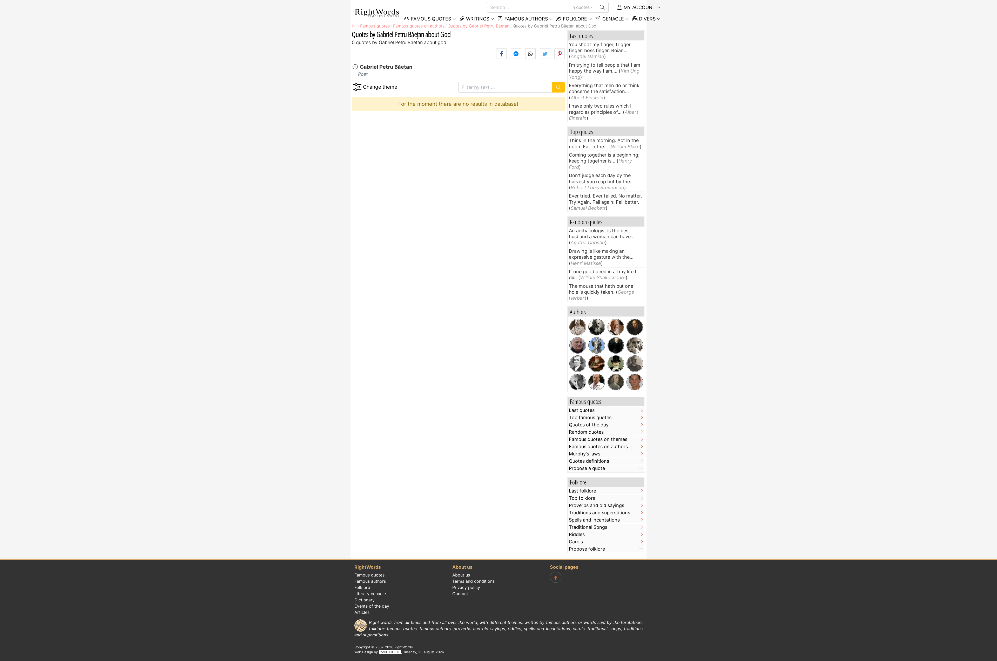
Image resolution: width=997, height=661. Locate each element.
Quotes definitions (589, 461)
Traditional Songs (588, 527)
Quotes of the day (589, 424)
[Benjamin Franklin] (616, 382)
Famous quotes (369, 575)
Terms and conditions (473, 581)
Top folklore (582, 498)
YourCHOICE (390, 652)
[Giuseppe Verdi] (616, 363)
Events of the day (371, 606)
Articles (361, 612)
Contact (460, 593)
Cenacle (612, 19)
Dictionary (364, 599)
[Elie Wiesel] (578, 382)
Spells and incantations (594, 520)
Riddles (577, 534)
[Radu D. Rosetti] (635, 363)
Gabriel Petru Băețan (386, 67)
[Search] (602, 7)
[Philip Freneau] (578, 363)
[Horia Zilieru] (578, 345)
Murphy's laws (584, 453)
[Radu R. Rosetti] (578, 327)
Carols (576, 541)
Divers (647, 19)
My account (639, 7)
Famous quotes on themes (598, 439)
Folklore (574, 19)
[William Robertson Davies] (596, 363)
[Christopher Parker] (635, 382)
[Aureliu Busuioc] (635, 345)
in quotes (580, 7)
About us (461, 575)
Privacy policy (466, 587)
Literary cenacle (370, 593)
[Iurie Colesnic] (616, 327)
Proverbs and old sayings (596, 505)
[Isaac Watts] (596, 345)
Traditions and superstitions (599, 512)
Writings (477, 19)
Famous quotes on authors (598, 446)
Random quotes (586, 432)
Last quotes (582, 410)
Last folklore (582, 491)
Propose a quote (587, 468)
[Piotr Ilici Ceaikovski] (616, 345)
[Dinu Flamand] (596, 382)
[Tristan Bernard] (596, 327)
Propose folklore (587, 549)
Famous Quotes (430, 19)
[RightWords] (354, 26)
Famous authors (525, 19)
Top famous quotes (590, 417)
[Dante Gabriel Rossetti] (635, 327)
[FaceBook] (555, 577)
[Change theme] (357, 87)
